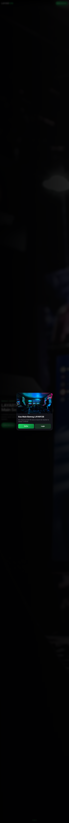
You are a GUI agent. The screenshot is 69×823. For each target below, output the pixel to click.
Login (43, 426)
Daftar (26, 426)
